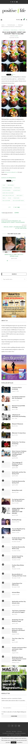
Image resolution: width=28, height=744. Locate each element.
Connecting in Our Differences (17, 584)
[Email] (16, 1)
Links (8, 735)
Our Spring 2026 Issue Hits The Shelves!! (18, 500)
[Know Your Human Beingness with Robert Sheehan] (5, 631)
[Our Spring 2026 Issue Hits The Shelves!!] (5, 502)
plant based (17, 187)
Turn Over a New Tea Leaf (18, 639)
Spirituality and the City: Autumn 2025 (19, 602)
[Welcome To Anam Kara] (5, 435)
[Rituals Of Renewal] (5, 426)
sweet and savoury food (8, 195)
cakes (3, 185)
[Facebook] (16, 19)
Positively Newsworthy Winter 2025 (18, 547)
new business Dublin (7, 187)
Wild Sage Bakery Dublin (18, 200)
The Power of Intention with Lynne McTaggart (18, 611)
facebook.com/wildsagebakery (8, 177)
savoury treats (16, 190)
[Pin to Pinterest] (17, 207)
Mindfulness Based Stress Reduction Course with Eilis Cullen (19, 659)
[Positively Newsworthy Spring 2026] (5, 483)
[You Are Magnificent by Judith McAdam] (5, 531)
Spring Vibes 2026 (17, 490)
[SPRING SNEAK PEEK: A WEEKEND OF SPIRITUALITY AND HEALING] (5, 511)
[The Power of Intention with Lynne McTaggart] (5, 613)
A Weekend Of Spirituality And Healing (18, 415)
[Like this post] (11, 207)
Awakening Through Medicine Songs (17, 620)
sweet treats (19, 195)
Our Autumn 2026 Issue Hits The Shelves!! (18, 397)
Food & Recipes (11, 25)
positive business (6, 190)
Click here (16, 341)
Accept (13, 742)
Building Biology (16, 519)
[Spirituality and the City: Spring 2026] (14, 244)
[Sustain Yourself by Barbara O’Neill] (5, 558)
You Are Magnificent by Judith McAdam (18, 529)
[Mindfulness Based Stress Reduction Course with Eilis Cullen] (5, 660)
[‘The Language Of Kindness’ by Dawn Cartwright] (5, 465)
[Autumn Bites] (5, 595)
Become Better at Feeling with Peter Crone (19, 575)
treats (4, 198)
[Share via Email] (18, 207)
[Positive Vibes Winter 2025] (5, 567)
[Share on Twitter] (15, 207)
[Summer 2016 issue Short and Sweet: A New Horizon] (5, 650)
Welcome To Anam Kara (19, 433)
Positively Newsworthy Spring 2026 (18, 482)
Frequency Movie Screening (17, 388)
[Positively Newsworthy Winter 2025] (5, 549)
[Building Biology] (5, 522)
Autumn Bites (16, 592)
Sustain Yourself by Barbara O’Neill (17, 556)
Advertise (19, 731)
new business (11, 185)
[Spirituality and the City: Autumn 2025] (5, 604)
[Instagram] (14, 1)
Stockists (14, 731)
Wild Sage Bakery (6, 200)
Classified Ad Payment (20, 733)
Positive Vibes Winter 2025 (18, 566)
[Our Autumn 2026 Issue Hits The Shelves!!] (5, 399)
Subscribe (8, 731)
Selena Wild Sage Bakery (7, 192)
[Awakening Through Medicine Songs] (5, 622)
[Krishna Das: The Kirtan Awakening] (5, 444)
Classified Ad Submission (8, 733)
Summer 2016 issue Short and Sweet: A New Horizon (19, 649)
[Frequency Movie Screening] (5, 390)
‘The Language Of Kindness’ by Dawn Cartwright (17, 464)
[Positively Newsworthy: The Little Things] (5, 540)
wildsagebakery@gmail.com (11, 172)
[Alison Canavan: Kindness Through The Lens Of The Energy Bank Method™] (5, 453)
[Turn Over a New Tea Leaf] (5, 641)
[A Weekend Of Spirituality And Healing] (5, 417)
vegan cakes (16, 198)
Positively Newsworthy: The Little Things (18, 538)
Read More (19, 742)
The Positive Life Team (16, 735)
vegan (9, 198)
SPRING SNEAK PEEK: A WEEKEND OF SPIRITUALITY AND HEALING (18, 511)
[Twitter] (12, 1)
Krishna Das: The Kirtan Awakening (18, 442)
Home (2, 25)
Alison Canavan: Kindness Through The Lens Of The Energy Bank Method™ (19, 454)
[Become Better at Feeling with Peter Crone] (5, 577)
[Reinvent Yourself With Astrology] (5, 408)
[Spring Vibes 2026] (5, 493)
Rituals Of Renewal (17, 424)
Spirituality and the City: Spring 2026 (19, 472)
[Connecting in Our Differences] (5, 586)
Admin (16, 35)
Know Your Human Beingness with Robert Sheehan (18, 630)
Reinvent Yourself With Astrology (18, 406)
